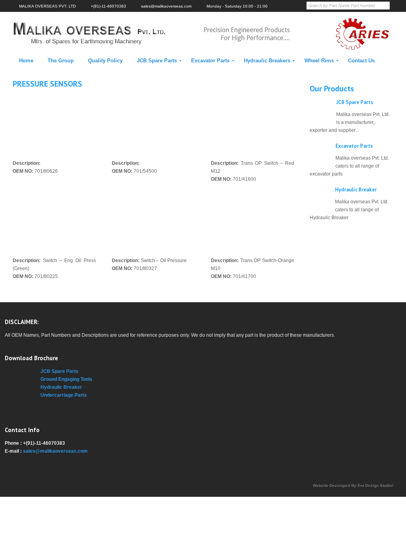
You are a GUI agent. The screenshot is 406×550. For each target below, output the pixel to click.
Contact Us (361, 61)
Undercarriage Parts (63, 395)
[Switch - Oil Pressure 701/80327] (153, 220)
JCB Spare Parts (157, 61)
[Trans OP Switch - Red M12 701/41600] (252, 122)
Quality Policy (105, 61)
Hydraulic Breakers (267, 61)
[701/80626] (54, 122)
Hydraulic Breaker (356, 189)
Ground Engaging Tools (66, 379)
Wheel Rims (319, 61)
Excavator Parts (210, 61)
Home (26, 61)
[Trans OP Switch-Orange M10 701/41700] (252, 220)
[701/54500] (153, 122)
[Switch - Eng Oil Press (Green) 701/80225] (54, 220)
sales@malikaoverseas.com (55, 451)
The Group (61, 61)
